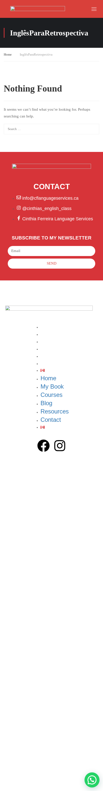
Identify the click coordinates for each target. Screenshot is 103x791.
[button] (92, 779)
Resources (52, 356)
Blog (45, 348)
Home (8, 54)
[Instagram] (60, 447)
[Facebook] (43, 447)
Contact (49, 363)
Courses (49, 341)
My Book (50, 334)
